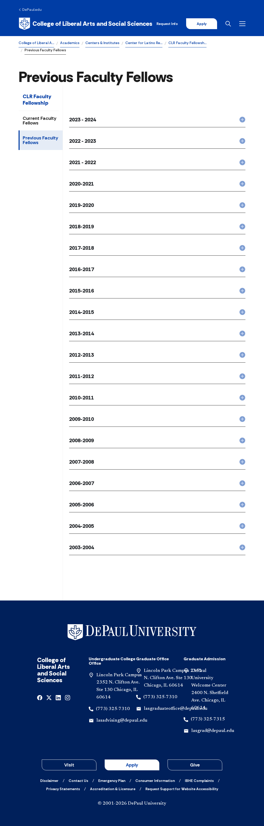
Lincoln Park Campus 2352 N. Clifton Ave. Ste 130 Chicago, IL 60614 (173, 678)
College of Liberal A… (36, 42)
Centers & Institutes (102, 42)
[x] (49, 697)
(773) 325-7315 (208, 719)
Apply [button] (132, 765)
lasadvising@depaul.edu (121, 720)
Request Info (167, 23)
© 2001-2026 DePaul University (132, 803)
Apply (202, 23)
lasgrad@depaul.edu (212, 731)
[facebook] (39, 697)
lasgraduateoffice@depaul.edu (175, 708)
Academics (69, 42)
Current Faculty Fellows (39, 120)
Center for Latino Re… (143, 42)
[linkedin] (58, 697)
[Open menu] (242, 23)
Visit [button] (69, 765)
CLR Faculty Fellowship (37, 99)
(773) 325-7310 (113, 709)
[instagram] (67, 697)
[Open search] (228, 24)
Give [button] (195, 765)
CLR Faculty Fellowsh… (187, 42)
